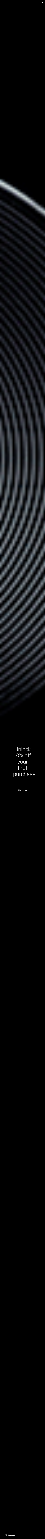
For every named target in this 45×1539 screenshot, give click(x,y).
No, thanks (22, 790)
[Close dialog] (42, 2)
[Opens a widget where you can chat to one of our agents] (9, 1535)
